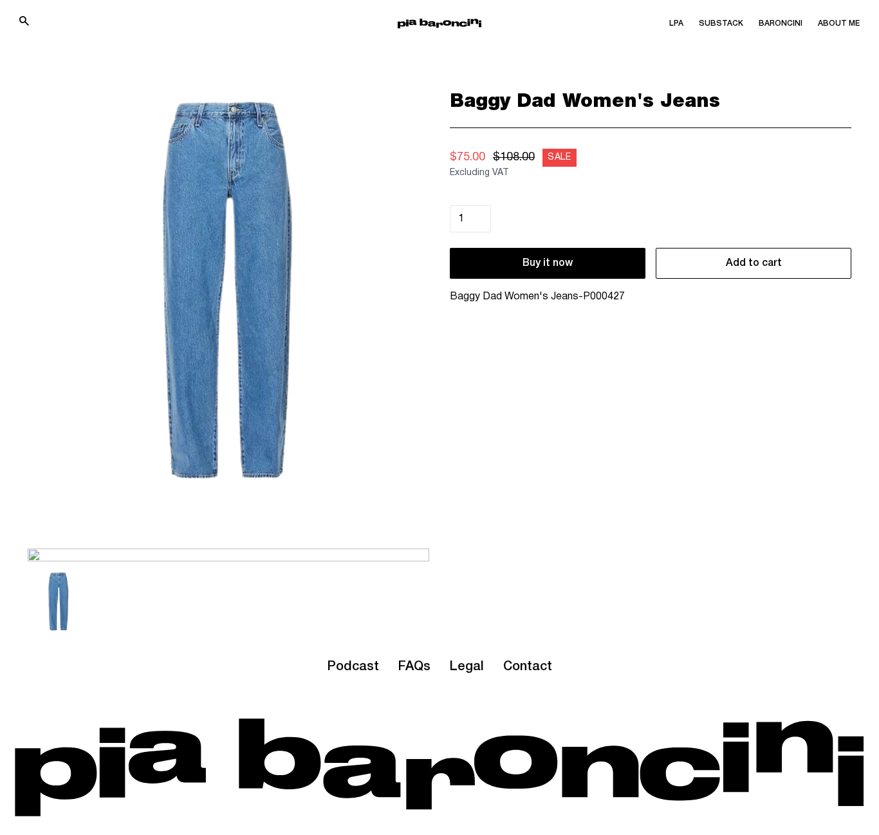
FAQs (414, 667)
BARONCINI (780, 23)
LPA (676, 23)
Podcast (353, 667)
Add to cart (754, 263)
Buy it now (548, 263)
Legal (467, 667)
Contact (527, 667)
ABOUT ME (839, 23)
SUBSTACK (721, 23)
